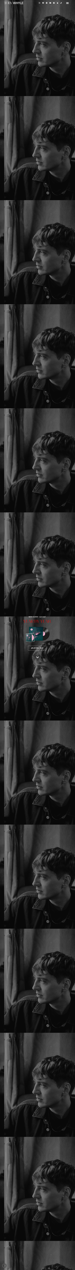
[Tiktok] (61, 2)
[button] (67, 3)
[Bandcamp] (53, 2)
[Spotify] (46, 2)
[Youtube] (50, 2)
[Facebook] (43, 2)
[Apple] (57, 2)
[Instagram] (39, 2)
